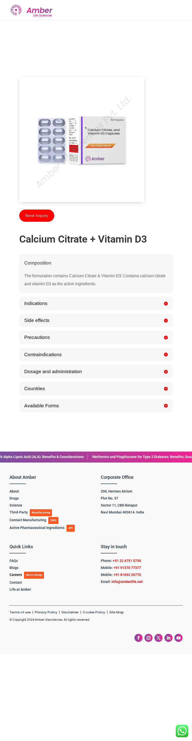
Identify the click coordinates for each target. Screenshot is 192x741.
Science (16, 505)
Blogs (14, 568)
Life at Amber (20, 589)
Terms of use (20, 612)
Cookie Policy (94, 612)
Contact (16, 582)
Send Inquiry (36, 216)
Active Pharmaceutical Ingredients (37, 528)
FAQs (14, 561)
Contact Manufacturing (28, 520)
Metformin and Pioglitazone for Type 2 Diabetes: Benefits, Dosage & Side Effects (120, 457)
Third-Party (19, 512)
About (14, 491)
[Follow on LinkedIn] (168, 638)
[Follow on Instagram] (148, 638)
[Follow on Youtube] (178, 638)
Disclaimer (71, 612)
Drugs (14, 498)
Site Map (116, 612)
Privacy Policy (46, 612)
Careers (16, 575)
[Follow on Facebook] (138, 638)
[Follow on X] (158, 638)
